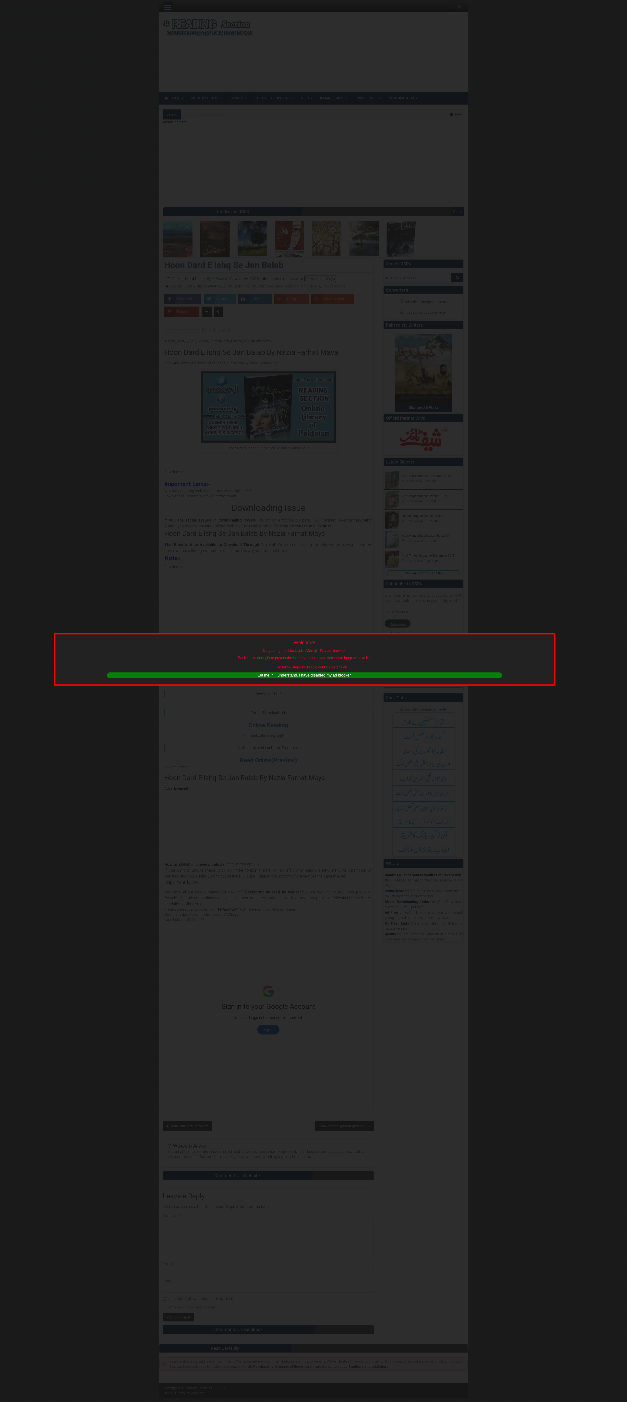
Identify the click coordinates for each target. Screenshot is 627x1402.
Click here (269, 667)
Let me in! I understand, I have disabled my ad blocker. (304, 675)
